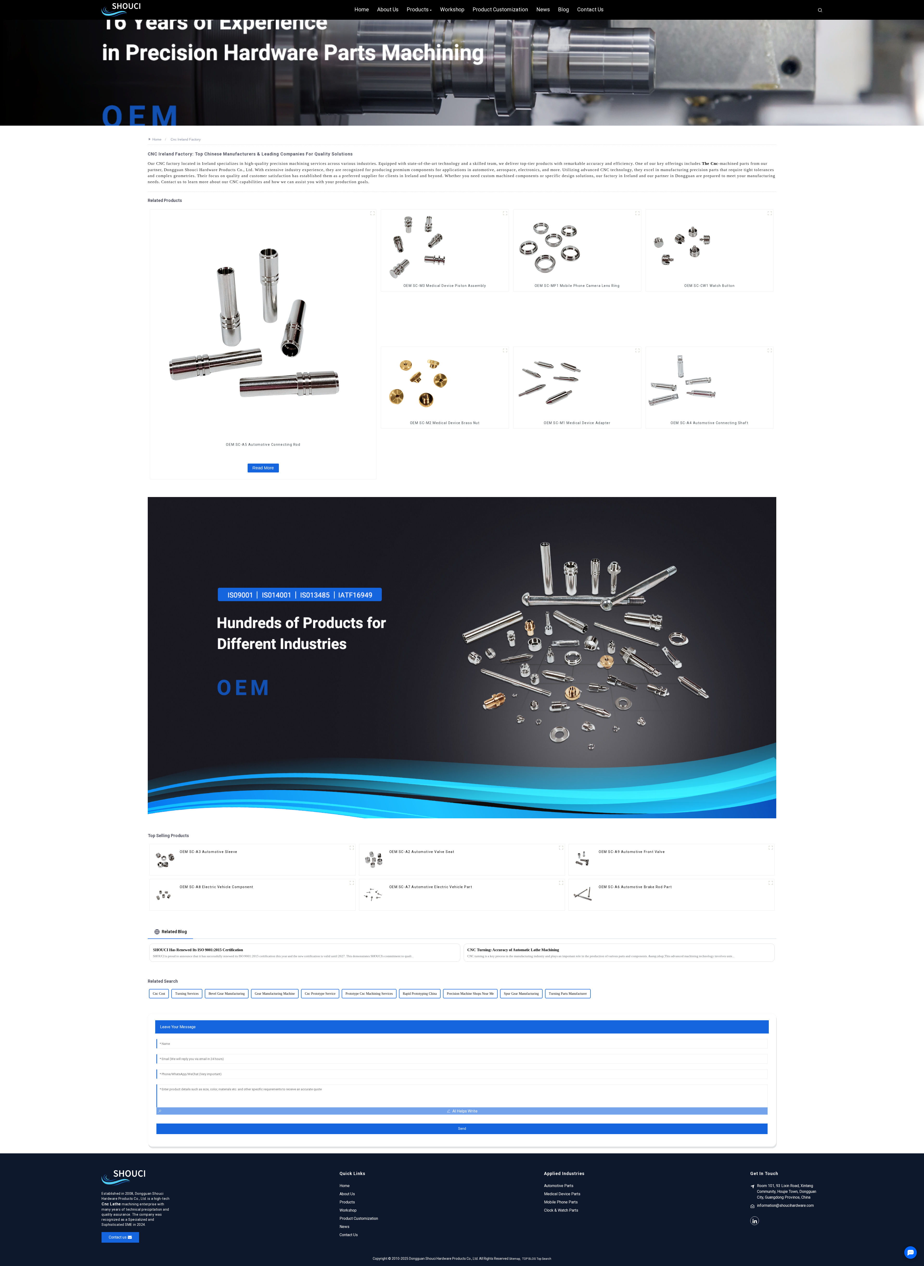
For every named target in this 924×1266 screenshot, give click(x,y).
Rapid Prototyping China (420, 993)
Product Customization (359, 1218)
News (344, 1226)
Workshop (348, 1210)
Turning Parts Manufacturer (568, 993)
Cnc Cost (159, 993)
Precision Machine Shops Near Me (470, 993)
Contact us (118, 1237)
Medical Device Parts (562, 1194)
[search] (820, 10)
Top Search (544, 1258)
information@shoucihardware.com (785, 1205)
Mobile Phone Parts (561, 1202)
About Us (347, 1194)
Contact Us (349, 1235)
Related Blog (174, 931)
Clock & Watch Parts (561, 1210)
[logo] (121, 10)
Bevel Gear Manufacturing (227, 993)
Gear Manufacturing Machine (275, 993)
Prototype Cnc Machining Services (369, 993)
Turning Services (187, 993)
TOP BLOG (529, 1258)
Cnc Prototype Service (320, 993)
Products (347, 1202)
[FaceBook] (754, 1220)
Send (462, 1128)
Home (156, 139)
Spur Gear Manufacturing (521, 993)
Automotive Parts (558, 1185)
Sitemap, (515, 1258)
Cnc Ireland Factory (186, 139)
